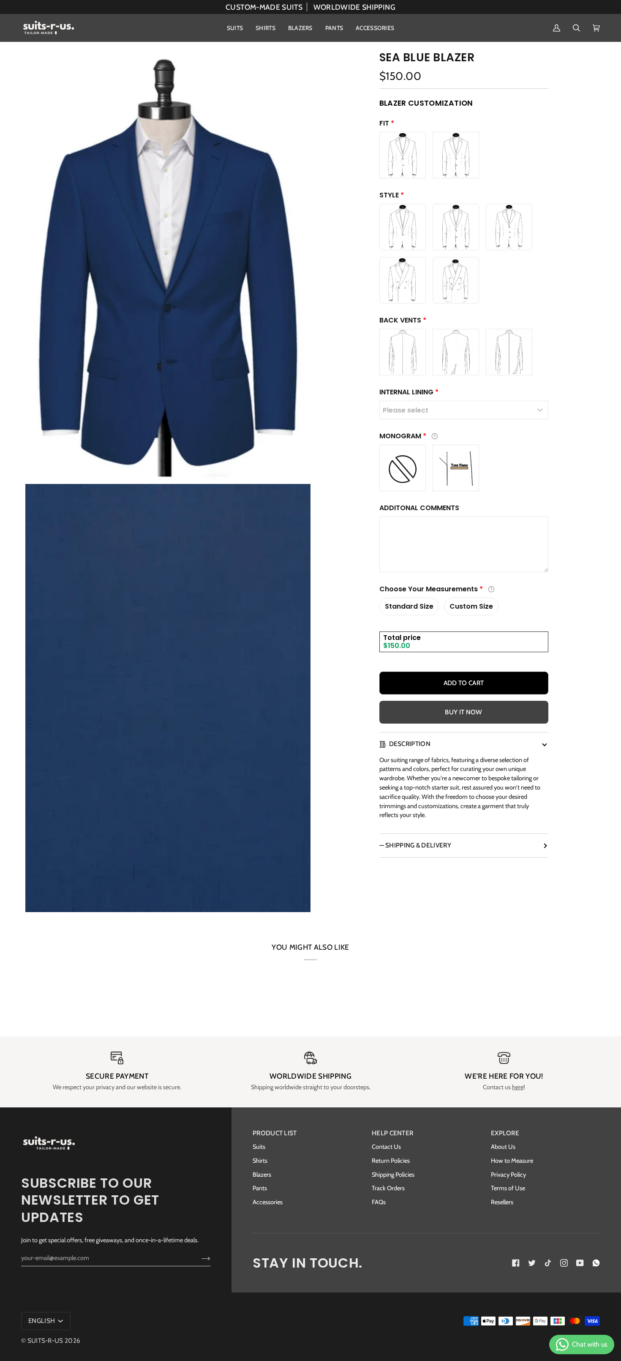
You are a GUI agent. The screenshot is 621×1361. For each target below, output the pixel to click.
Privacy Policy (508, 1174)
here (517, 1087)
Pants (260, 1188)
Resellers (502, 1202)
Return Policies (391, 1160)
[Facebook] (516, 1263)
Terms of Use (508, 1188)
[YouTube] (580, 1263)
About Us (503, 1147)
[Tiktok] (548, 1263)
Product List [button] (275, 1133)
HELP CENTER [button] (392, 1133)
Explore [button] (505, 1133)
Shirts (260, 1160)
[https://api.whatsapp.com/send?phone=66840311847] (596, 1263)
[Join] (199, 1258)
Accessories (268, 1202)
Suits (259, 1147)
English (42, 1321)
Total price (402, 638)
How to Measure (512, 1160)
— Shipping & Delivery (415, 845)
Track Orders (388, 1188)
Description (409, 744)
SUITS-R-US (45, 1340)
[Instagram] (564, 1263)
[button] (235, 28)
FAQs (379, 1202)
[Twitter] (532, 1263)
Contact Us (386, 1147)
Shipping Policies (393, 1174)
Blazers (262, 1174)
